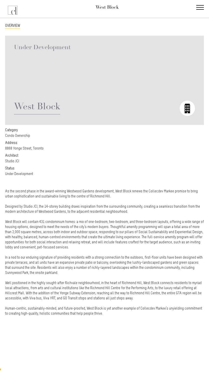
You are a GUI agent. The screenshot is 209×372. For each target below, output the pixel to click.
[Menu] (200, 8)
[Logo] (13, 9)
